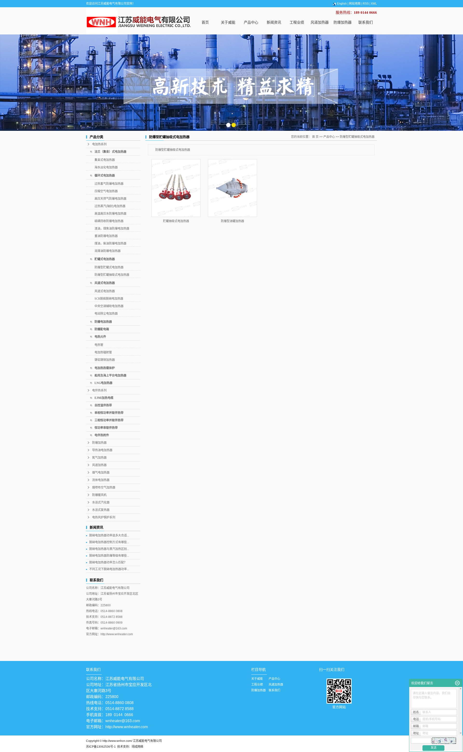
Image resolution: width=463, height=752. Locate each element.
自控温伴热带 (103, 405)
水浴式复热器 (100, 510)
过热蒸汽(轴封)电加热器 (110, 206)
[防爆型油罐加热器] (232, 188)
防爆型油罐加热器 (232, 221)
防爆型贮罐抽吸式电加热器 (112, 275)
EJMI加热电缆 (104, 398)
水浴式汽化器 (100, 502)
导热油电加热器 (102, 450)
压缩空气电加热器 (106, 191)
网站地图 (355, 3)
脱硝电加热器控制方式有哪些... (109, 542)
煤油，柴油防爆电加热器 (110, 243)
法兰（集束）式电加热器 (110, 151)
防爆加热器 (343, 22)
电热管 (99, 345)
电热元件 (100, 336)
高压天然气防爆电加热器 (110, 198)
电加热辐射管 (103, 352)
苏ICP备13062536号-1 (101, 746)
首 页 (315, 137)
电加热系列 (99, 144)
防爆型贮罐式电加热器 (109, 267)
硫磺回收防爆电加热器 (109, 221)
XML (374, 3)
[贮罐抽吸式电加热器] (176, 188)
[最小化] (457, 683)
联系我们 (365, 22)
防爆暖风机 (99, 495)
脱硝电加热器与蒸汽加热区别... (109, 549)
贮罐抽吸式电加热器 (176, 221)
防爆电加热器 (103, 321)
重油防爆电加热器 (106, 236)
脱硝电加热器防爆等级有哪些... (109, 555)
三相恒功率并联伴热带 (109, 420)
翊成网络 (137, 746)
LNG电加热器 (103, 383)
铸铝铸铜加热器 (105, 360)
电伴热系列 (99, 390)
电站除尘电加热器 (106, 313)
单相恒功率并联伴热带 (109, 413)
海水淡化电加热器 (106, 167)
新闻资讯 (274, 22)
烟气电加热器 (100, 472)
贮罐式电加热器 (105, 259)
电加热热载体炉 (105, 368)
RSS (366, 3)
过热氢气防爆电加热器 (109, 183)
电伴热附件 (102, 435)
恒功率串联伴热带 (106, 427)
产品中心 (251, 22)
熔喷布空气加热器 (103, 487)
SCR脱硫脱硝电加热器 (109, 298)
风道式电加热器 (105, 283)
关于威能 (228, 22)
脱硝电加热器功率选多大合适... (109, 535)
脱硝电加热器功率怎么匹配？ (108, 562)
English (342, 3)
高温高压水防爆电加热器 (110, 213)
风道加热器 (320, 22)
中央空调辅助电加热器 (109, 306)
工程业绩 (297, 22)
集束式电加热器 (105, 160)
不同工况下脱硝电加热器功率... (109, 569)
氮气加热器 (99, 457)
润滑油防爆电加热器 (108, 251)
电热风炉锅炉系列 (103, 517)
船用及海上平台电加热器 (110, 375)
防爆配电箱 (102, 329)
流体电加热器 (100, 480)
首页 (205, 22)
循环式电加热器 (105, 175)
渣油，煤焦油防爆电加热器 (112, 228)
